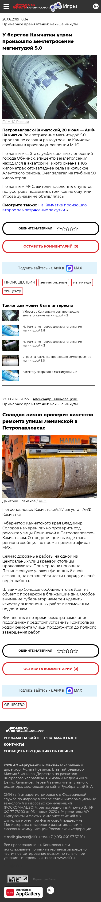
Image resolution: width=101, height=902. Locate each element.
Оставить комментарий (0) (50, 246)
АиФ (43, 501)
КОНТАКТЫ (14, 744)
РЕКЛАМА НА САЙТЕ (22, 738)
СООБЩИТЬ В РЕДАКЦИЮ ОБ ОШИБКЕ (39, 751)
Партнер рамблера (44, 879)
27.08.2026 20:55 (15, 399)
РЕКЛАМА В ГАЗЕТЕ (61, 738)
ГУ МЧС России (15, 122)
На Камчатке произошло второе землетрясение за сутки (44, 207)
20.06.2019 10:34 (15, 19)
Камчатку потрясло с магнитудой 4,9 (50, 372)
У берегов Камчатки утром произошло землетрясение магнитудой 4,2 (51, 313)
